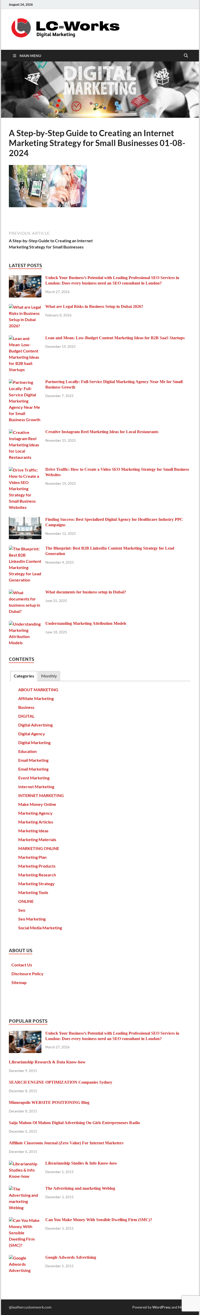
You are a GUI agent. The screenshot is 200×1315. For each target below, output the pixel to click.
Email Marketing (33, 760)
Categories (24, 675)
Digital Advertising (35, 724)
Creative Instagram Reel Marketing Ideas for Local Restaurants (101, 432)
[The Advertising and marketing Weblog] (25, 1188)
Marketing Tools (33, 892)
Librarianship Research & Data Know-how (47, 1062)
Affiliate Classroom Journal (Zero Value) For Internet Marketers (66, 1143)
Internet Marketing (36, 786)
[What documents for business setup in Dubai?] (25, 592)
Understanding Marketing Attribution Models (85, 623)
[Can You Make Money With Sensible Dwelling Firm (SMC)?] (25, 1220)
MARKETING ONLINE (38, 848)
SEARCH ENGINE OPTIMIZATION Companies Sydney (60, 1082)
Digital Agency (31, 733)
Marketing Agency (35, 813)
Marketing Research (37, 874)
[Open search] (186, 56)
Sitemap (19, 982)
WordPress (161, 1307)
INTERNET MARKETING (41, 795)
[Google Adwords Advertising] (25, 1257)
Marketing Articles (35, 821)
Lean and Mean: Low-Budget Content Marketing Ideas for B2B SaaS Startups (115, 338)
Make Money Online (37, 804)
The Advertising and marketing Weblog (80, 1188)
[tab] (23, 676)
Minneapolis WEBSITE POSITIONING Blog (49, 1102)
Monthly (49, 675)
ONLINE (26, 901)
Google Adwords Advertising (70, 1257)
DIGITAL (26, 716)
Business (26, 707)
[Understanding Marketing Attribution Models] (25, 623)
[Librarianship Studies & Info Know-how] (25, 1163)
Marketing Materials (37, 839)
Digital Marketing (34, 742)
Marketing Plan (32, 857)
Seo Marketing (32, 918)
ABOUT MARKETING (38, 689)
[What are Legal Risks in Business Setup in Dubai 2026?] (25, 306)
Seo (21, 910)
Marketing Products (36, 865)
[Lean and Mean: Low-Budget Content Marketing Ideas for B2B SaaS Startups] (25, 338)
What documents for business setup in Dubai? (85, 592)
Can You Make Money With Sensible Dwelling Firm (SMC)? (98, 1219)
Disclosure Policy (27, 973)
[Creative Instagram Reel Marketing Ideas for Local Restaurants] (25, 432)
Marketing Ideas (33, 830)
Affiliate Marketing (36, 698)
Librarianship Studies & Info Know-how (81, 1163)
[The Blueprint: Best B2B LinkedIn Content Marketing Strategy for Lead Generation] (25, 548)
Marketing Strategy (36, 883)
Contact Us (21, 964)
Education (27, 751)
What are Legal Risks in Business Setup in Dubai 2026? (94, 306)
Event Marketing (33, 777)
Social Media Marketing (40, 927)
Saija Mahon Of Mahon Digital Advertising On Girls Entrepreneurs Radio (74, 1122)
